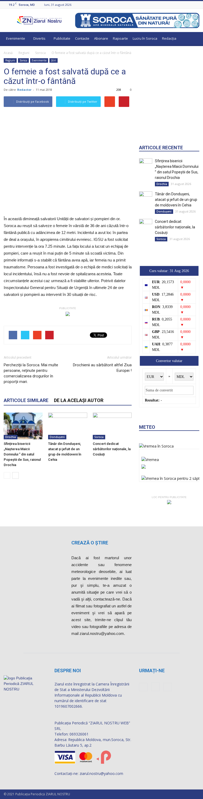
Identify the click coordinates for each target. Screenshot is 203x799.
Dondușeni (57, 437)
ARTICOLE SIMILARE (26, 400)
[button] (193, 39)
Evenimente (15, 38)
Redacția (169, 38)
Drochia (10, 437)
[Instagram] (190, 4)
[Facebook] (183, 4)
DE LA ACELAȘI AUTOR (78, 400)
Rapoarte (120, 38)
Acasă (8, 53)
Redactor (24, 90)
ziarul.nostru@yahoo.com (101, 773)
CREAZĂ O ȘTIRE (89, 542)
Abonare (101, 38)
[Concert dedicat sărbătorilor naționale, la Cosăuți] (112, 426)
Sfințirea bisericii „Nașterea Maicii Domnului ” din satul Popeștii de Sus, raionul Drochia (22, 454)
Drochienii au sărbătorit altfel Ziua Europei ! (102, 368)
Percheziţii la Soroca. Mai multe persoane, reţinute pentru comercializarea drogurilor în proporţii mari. (31, 373)
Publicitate (62, 38)
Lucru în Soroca (145, 38)
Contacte (82, 38)
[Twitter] (196, 4)
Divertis (39, 38)
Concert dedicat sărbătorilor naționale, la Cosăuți (112, 449)
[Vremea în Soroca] (156, 446)
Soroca (40, 53)
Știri (53, 60)
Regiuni (24, 53)
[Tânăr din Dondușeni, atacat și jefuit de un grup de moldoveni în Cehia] (67, 426)
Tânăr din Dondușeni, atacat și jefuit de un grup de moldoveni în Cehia (176, 199)
